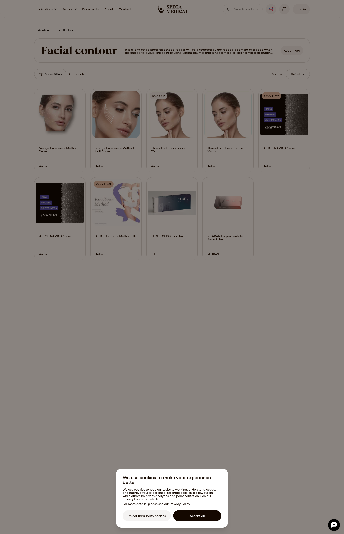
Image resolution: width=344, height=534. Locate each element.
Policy (185, 504)
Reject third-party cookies (147, 515)
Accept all (197, 515)
